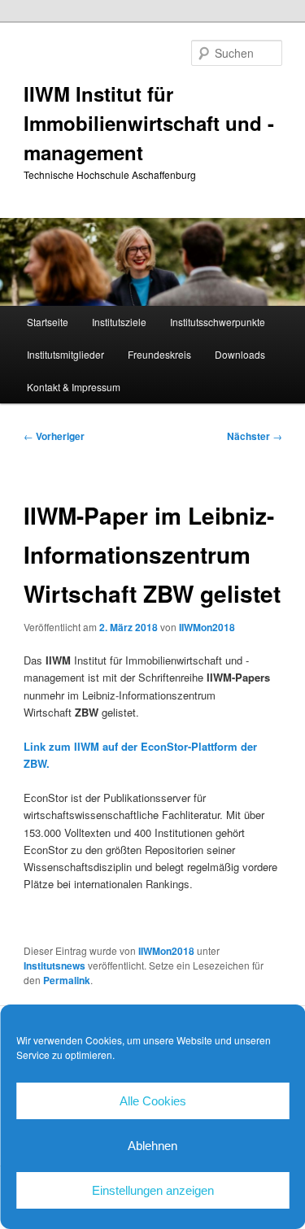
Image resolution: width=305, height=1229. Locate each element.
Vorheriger (54, 436)
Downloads (240, 354)
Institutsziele (119, 322)
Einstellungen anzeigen (153, 1190)
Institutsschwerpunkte (217, 322)
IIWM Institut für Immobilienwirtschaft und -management (149, 123)
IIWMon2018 (207, 627)
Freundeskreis (159, 354)
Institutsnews (54, 965)
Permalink (66, 980)
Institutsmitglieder (65, 354)
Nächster (254, 436)
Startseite (47, 322)
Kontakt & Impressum (73, 387)
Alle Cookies (153, 1101)
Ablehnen (152, 1146)
